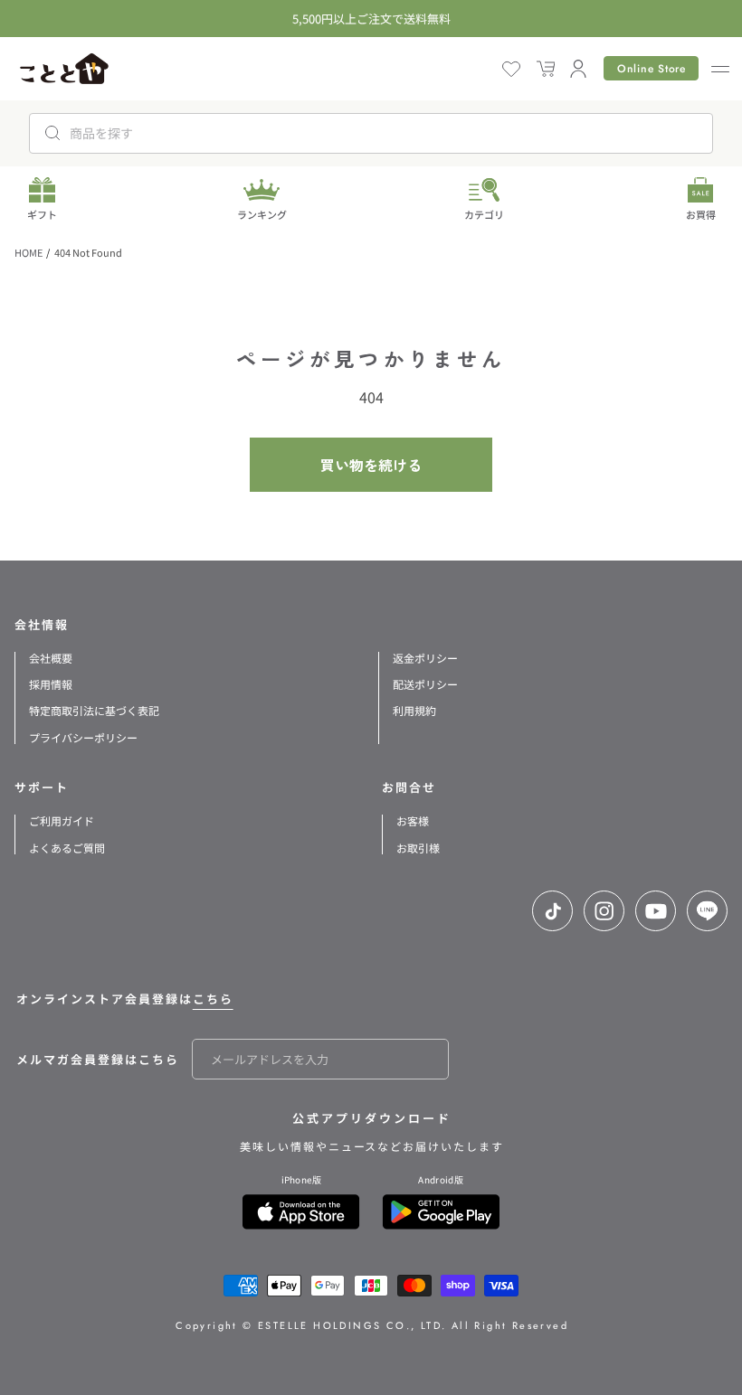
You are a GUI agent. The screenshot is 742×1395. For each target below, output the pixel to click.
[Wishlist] (511, 69)
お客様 (412, 820)
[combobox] (371, 133)
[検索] (52, 133)
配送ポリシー (425, 684)
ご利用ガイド (61, 820)
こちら (213, 998)
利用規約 (414, 710)
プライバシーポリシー (83, 737)
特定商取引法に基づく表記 (94, 710)
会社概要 (50, 657)
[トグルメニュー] (718, 69)
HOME (28, 252)
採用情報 (50, 684)
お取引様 (418, 847)
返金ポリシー (425, 657)
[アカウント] (578, 69)
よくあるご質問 (67, 847)
